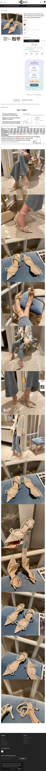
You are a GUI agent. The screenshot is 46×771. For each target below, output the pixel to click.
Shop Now (34, 84)
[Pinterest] (2, 751)
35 (24, 29)
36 (27, 29)
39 (36, 29)
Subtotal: (25, 37)
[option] (11, 5)
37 (30, 29)
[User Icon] (40, 2)
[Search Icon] (4, 2)
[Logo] (23, 2)
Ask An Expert (38, 94)
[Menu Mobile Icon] (1, 2)
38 (33, 29)
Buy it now (34, 44)
